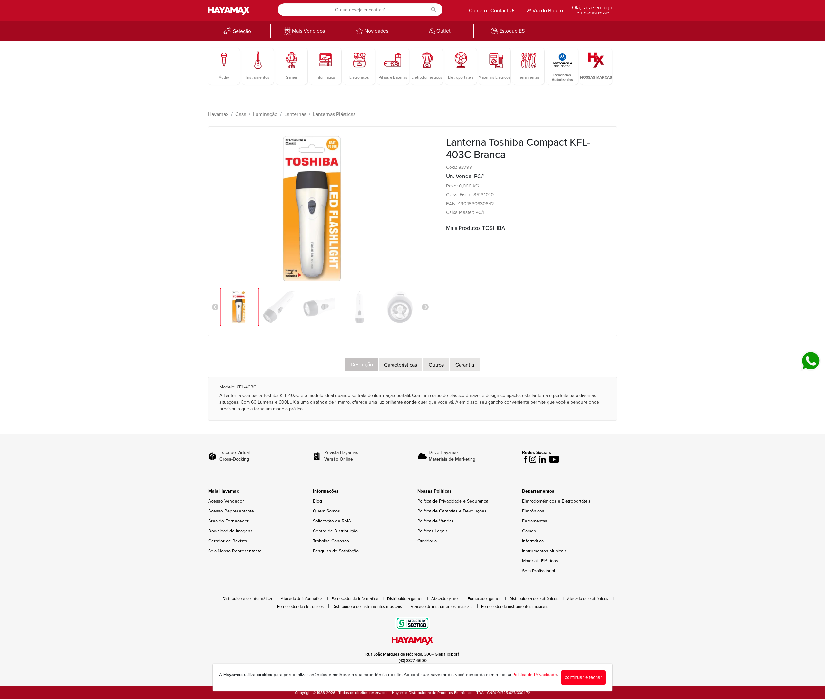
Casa (240, 114)
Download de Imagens (230, 531)
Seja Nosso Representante (235, 551)
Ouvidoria (427, 541)
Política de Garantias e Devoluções (452, 511)
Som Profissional (538, 571)
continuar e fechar (583, 677)
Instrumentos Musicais (544, 551)
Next (425, 307)
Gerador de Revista (227, 541)
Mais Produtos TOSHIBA (475, 228)
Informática (533, 541)
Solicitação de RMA (332, 521)
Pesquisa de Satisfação (336, 551)
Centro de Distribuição (335, 531)
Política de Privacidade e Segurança (452, 501)
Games (529, 531)
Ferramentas (534, 521)
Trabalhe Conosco (331, 541)
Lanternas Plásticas (334, 114)
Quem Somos (326, 511)
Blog (317, 501)
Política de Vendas (435, 521)
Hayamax (218, 114)
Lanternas (295, 114)
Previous (215, 307)
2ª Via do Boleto (544, 10)
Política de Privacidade (534, 674)
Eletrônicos (533, 511)
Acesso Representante (231, 511)
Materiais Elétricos (540, 561)
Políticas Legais (432, 531)
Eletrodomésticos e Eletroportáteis (556, 501)
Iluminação (265, 114)
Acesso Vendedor (226, 501)
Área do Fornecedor (228, 521)
